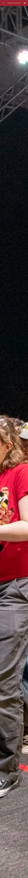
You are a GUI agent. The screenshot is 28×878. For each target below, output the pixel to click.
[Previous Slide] (2, 445)
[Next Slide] (25, 445)
